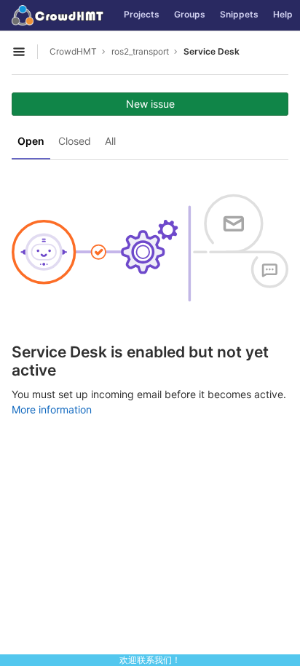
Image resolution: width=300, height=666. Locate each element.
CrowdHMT (73, 51)
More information (52, 409)
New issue (150, 104)
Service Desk (211, 51)
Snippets (239, 14)
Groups (189, 14)
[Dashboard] (58, 15)
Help (283, 14)
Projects (141, 14)
